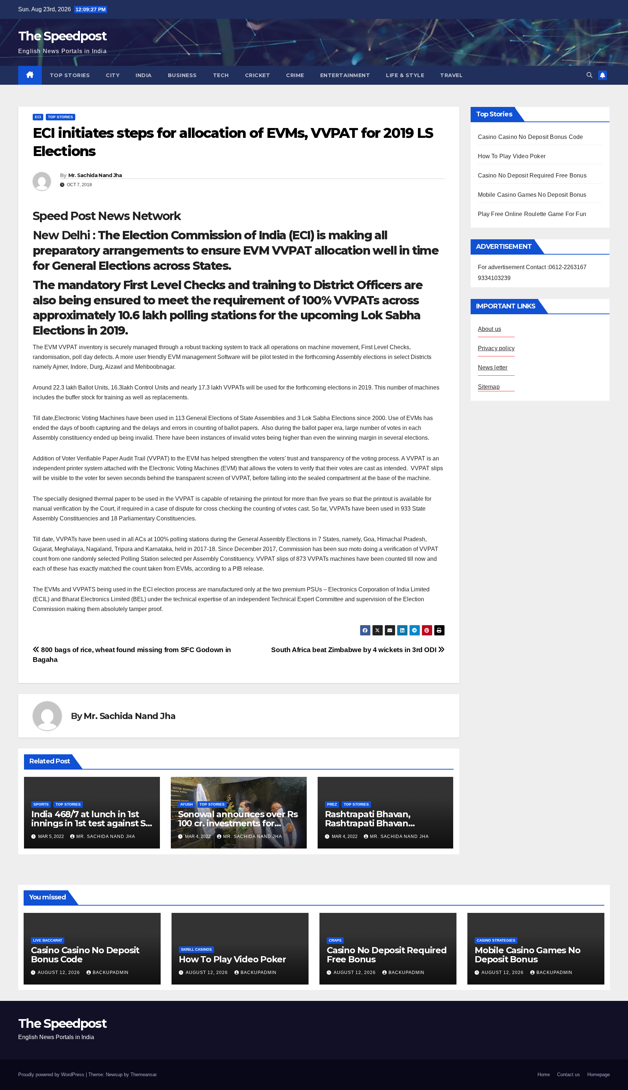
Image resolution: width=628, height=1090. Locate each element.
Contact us (568, 1074)
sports (41, 804)
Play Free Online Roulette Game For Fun (532, 214)
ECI (38, 117)
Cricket (257, 75)
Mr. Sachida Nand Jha (95, 175)
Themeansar (143, 1074)
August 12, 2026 (59, 972)
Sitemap (489, 387)
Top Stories (70, 75)
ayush (186, 804)
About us (490, 329)
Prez (332, 804)
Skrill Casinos (196, 949)
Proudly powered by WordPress (52, 1074)
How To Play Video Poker (512, 156)
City (113, 75)
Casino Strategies (496, 940)
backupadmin (111, 972)
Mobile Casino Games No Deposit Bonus (532, 195)
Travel (451, 75)
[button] (589, 75)
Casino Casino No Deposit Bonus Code (530, 137)
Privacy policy (496, 348)
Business (182, 75)
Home (544, 1074)
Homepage (598, 1074)
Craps (335, 940)
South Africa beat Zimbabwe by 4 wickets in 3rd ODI (354, 650)
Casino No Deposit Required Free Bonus (532, 175)
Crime (295, 75)
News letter (493, 367)
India (144, 75)
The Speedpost (62, 36)
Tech (221, 75)
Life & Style (405, 75)
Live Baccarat (47, 940)
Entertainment (345, 75)
